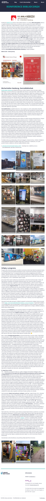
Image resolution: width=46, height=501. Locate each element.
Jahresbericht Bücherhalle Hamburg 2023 (11, 146)
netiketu (22, 417)
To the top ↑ (42, 498)
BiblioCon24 (9, 22)
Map (15, 2)
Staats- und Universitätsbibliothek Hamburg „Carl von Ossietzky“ (19, 302)
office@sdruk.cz (32, 476)
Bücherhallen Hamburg (6, 90)
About (42, 2)
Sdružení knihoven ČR (34, 485)
